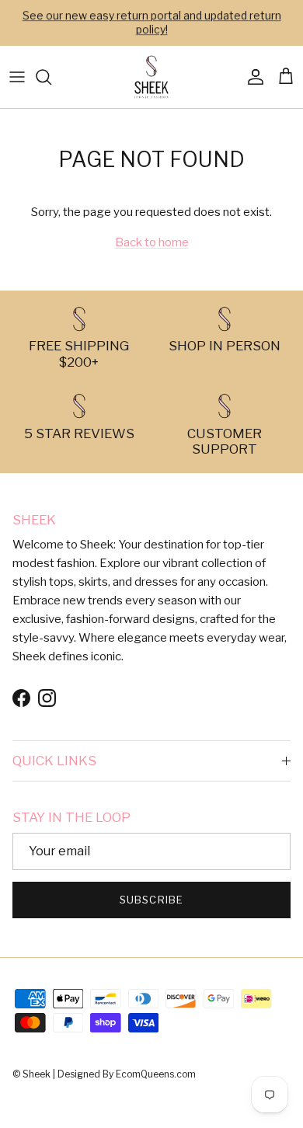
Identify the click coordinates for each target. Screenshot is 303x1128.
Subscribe (151, 899)
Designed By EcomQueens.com (126, 1074)
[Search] (51, 77)
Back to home (152, 242)
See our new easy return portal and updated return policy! (152, 22)
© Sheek (32, 1074)
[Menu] (17, 77)
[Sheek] (151, 77)
